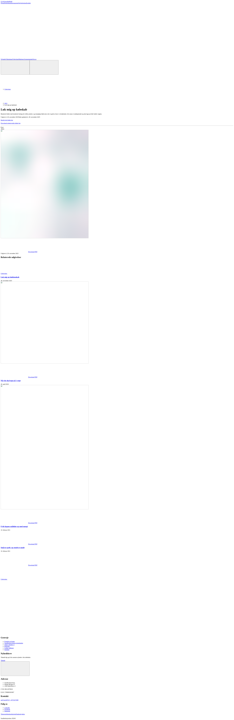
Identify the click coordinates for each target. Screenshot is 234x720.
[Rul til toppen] (15, 668)
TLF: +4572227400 (12, 700)
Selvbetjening (22, 3)
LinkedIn (7, 708)
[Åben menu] (44, 67)
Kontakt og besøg (9, 641)
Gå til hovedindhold (6, 1)
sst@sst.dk (4, 700)
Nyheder (3, 59)
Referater (7, 646)
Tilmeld (3, 660)
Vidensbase (9, 59)
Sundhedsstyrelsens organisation (13, 643)
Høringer (21, 59)
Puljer (6, 3)
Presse (2, 3)
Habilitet (6, 649)
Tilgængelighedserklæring (8, 714)
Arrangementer (28, 59)
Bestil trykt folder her (7, 120)
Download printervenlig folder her (10, 123)
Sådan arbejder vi (9, 645)
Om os (34, 59)
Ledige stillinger (9, 648)
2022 (5, 103)
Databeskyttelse (20, 714)
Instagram (7, 711)
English (28, 3)
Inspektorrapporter (13, 3)
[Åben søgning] (15, 67)
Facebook (7, 709)
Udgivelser (15, 59)
